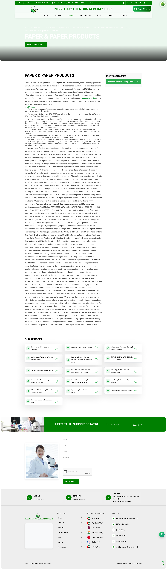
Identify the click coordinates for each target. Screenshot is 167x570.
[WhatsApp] (162, 534)
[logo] (39, 516)
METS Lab (31, 107)
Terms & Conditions (135, 563)
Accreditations (85, 15)
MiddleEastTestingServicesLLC (127, 518)
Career (110, 15)
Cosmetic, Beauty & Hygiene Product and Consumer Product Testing (70, 27)
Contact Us (123, 15)
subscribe (137, 425)
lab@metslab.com (26, 3)
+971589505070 (43, 3)
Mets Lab (33, 563)
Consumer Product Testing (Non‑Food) (115, 27)
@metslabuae (121, 535)
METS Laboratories (122, 524)
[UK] (161, 8)
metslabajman (121, 541)
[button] (44, 348)
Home (46, 15)
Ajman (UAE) (95, 518)
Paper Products (31, 31)
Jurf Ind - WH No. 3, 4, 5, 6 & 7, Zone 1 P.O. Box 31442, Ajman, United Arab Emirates (79, 3)
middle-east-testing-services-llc (127, 547)
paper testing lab (89, 98)
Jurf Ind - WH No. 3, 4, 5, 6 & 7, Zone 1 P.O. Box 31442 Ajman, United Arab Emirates (126, 499)
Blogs (99, 15)
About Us (58, 15)
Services (71, 15)
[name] (123, 3)
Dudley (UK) (95, 542)
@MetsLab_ (120, 530)
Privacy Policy (122, 563)
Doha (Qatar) (95, 528)
